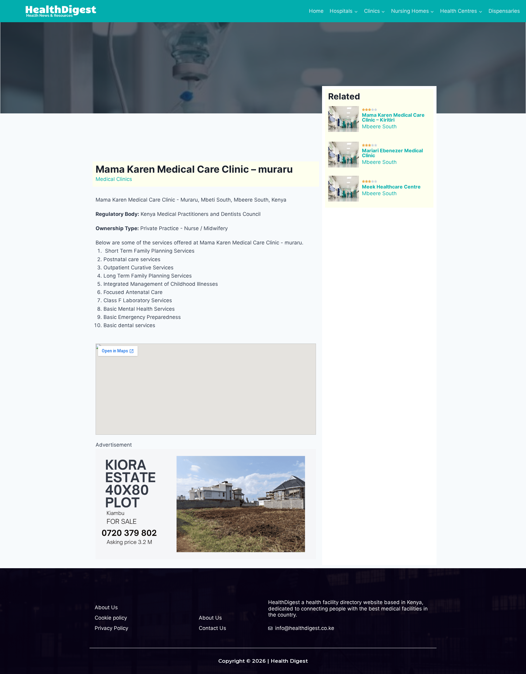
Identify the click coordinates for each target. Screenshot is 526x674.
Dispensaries (504, 11)
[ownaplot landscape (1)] (206, 504)
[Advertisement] (206, 136)
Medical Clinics (114, 179)
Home (316, 11)
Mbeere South (379, 126)
